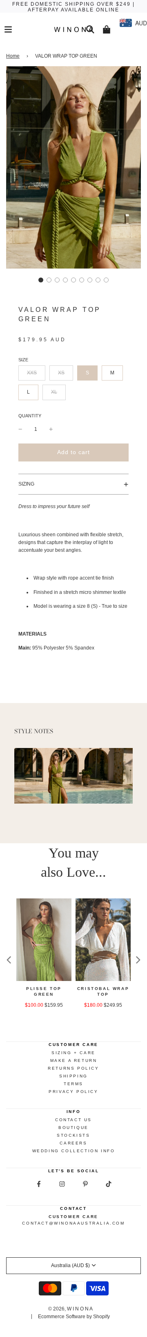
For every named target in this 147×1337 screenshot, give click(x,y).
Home (13, 56)
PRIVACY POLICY (73, 1091)
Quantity (29, 415)
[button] (40, 280)
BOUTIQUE (73, 1127)
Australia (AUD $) (70, 1265)
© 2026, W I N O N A (70, 1309)
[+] (51, 429)
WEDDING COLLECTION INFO (73, 1151)
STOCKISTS (73, 1135)
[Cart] (106, 29)
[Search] (90, 29)
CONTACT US (73, 1120)
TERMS (73, 1084)
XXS (32, 373)
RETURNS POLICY (73, 1068)
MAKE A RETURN (73, 1060)
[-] (20, 429)
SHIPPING (73, 1076)
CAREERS (73, 1143)
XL (54, 392)
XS (61, 373)
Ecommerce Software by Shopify (74, 1316)
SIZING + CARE (73, 1052)
